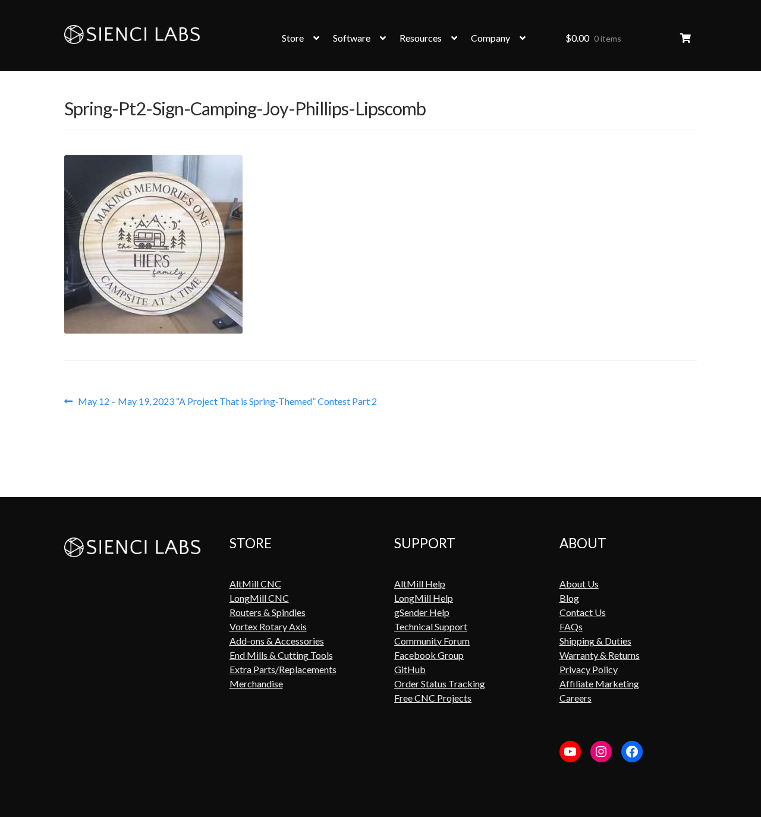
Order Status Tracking (439, 683)
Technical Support (430, 626)
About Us (579, 583)
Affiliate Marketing (599, 683)
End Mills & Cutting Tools (281, 655)
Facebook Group (429, 655)
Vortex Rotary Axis (268, 626)
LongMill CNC (259, 598)
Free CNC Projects (432, 697)
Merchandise (256, 683)
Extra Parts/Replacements (283, 669)
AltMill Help (419, 583)
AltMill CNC (255, 583)
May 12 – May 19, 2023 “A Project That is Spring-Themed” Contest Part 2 (227, 401)
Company (490, 37)
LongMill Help (423, 598)
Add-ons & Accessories (276, 640)
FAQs (571, 626)
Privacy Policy (588, 669)
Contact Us (582, 612)
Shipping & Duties (595, 640)
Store (293, 37)
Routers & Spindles (267, 612)
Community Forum (432, 640)
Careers (575, 697)
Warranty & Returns (599, 655)
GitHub (410, 669)
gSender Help (421, 612)
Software (351, 37)
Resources (421, 37)
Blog (569, 598)
